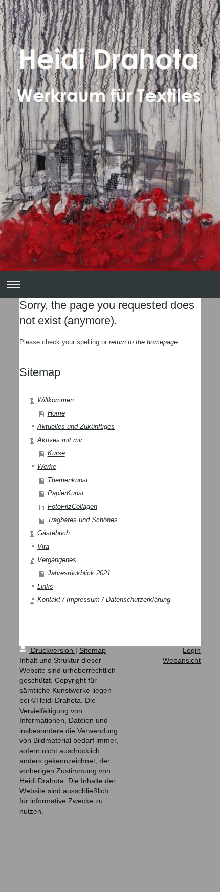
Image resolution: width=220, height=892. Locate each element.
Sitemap (92, 650)
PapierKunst (66, 493)
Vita (43, 546)
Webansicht (182, 660)
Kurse (56, 453)
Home (56, 413)
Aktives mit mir (59, 440)
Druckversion (52, 650)
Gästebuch (53, 533)
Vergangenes (56, 560)
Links (45, 586)
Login (192, 650)
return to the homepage (143, 342)
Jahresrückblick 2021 (79, 573)
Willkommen (55, 400)
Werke (46, 466)
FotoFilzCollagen (72, 506)
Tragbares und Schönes (83, 520)
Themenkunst (68, 480)
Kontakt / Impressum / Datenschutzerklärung (103, 600)
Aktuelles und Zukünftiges (76, 426)
